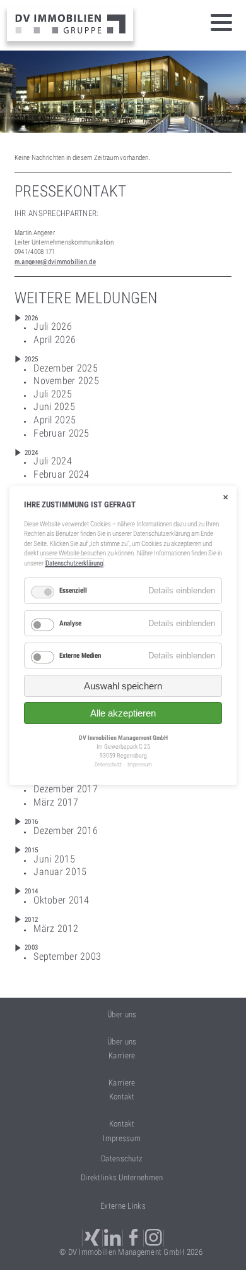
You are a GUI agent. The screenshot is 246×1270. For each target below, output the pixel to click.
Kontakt (122, 1123)
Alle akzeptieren (123, 713)
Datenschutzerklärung (74, 563)
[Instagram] (154, 1238)
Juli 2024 (52, 461)
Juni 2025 (54, 407)
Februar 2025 (61, 433)
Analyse (70, 623)
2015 (31, 850)
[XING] (92, 1238)
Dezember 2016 (65, 831)
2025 (31, 359)
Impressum (122, 1138)
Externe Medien (80, 655)
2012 (31, 920)
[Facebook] (134, 1238)
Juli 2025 (52, 394)
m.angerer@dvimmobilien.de (55, 262)
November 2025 (66, 381)
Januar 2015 (59, 872)
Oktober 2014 (61, 900)
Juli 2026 (52, 326)
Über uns (121, 1041)
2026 (31, 318)
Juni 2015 (54, 859)
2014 (31, 891)
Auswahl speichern (123, 685)
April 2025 (54, 420)
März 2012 (55, 928)
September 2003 (67, 956)
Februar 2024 (61, 474)
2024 (31, 453)
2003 (31, 947)
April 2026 (54, 340)
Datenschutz (122, 1158)
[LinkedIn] (113, 1238)
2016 (31, 822)
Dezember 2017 (65, 789)
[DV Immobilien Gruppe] (70, 23)
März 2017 (55, 802)
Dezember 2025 (65, 368)
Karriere (121, 1082)
